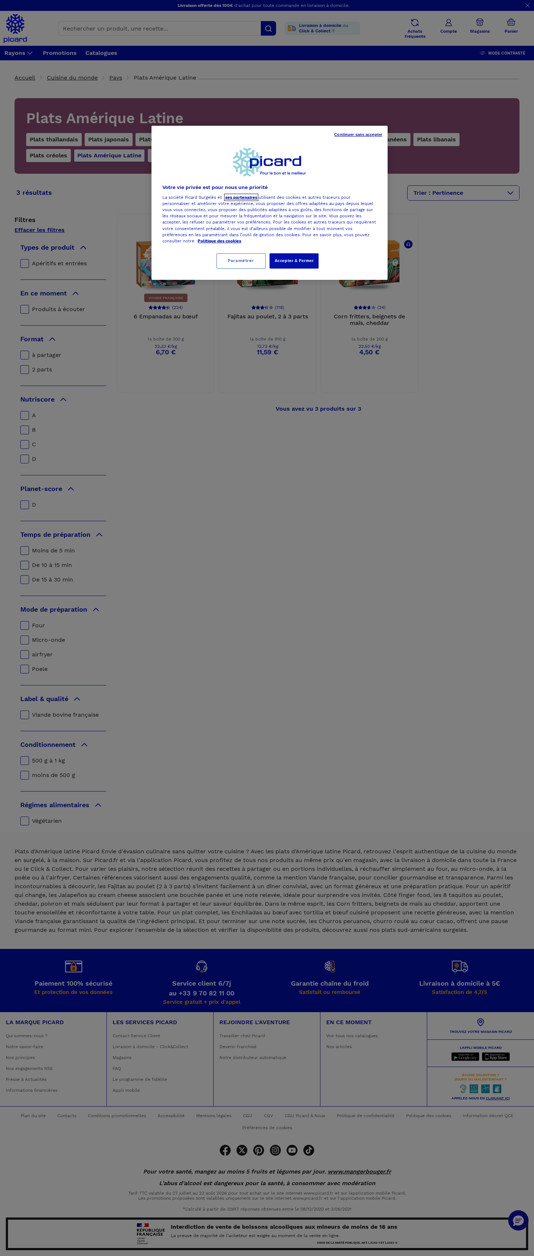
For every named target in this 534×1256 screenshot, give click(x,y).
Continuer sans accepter (358, 134)
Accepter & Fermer (294, 260)
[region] (269, 203)
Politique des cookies (219, 240)
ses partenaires (241, 197)
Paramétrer (241, 260)
